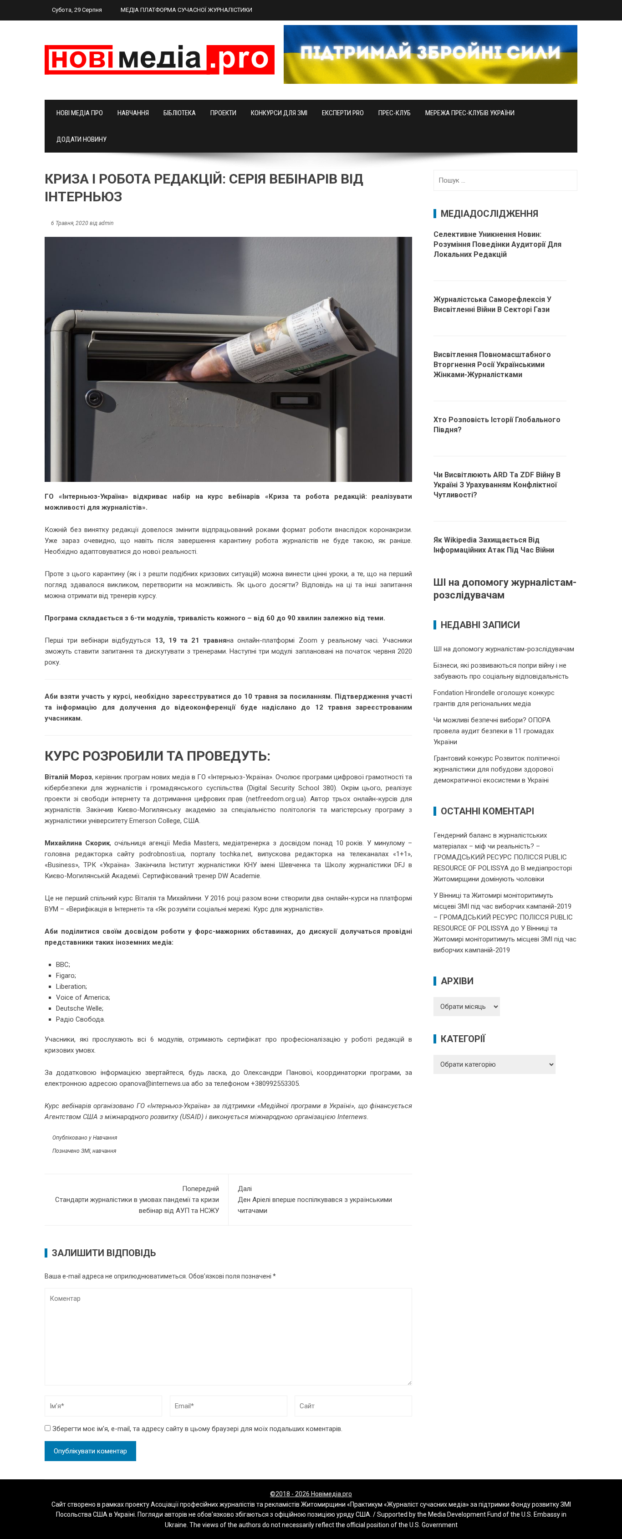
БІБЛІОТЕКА (179, 113)
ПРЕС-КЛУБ (394, 113)
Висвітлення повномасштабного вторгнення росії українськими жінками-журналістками (492, 364)
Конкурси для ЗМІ (279, 113)
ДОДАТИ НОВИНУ (81, 139)
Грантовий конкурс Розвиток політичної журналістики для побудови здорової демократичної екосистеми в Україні (496, 769)
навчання (104, 1151)
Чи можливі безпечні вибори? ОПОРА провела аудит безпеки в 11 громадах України (493, 731)
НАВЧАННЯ (133, 113)
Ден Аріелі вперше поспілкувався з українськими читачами (315, 1200)
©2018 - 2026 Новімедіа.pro (311, 1494)
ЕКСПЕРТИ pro (343, 113)
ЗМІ (85, 1151)
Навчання (105, 1138)
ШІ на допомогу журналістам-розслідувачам (503, 649)
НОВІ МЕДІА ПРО (79, 113)
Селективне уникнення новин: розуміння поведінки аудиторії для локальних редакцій (497, 244)
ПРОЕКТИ (223, 113)
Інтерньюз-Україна (93, 496)
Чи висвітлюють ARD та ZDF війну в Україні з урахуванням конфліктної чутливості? (497, 484)
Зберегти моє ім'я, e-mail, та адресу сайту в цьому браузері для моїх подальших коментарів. (197, 1429)
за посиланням (305, 696)
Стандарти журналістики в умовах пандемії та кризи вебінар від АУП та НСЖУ (137, 1200)
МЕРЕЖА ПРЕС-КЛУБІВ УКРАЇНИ (470, 113)
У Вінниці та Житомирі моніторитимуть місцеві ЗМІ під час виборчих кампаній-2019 (504, 939)
